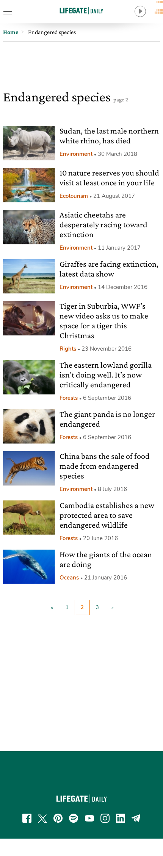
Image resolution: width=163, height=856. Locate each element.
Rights (68, 349)
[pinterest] (58, 818)
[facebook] (26, 818)
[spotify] (73, 818)
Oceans (69, 577)
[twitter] (42, 818)
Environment (76, 154)
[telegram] (136, 818)
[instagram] (105, 818)
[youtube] (89, 818)
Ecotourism (74, 196)
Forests (69, 398)
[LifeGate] (81, 10)
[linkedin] (120, 818)
